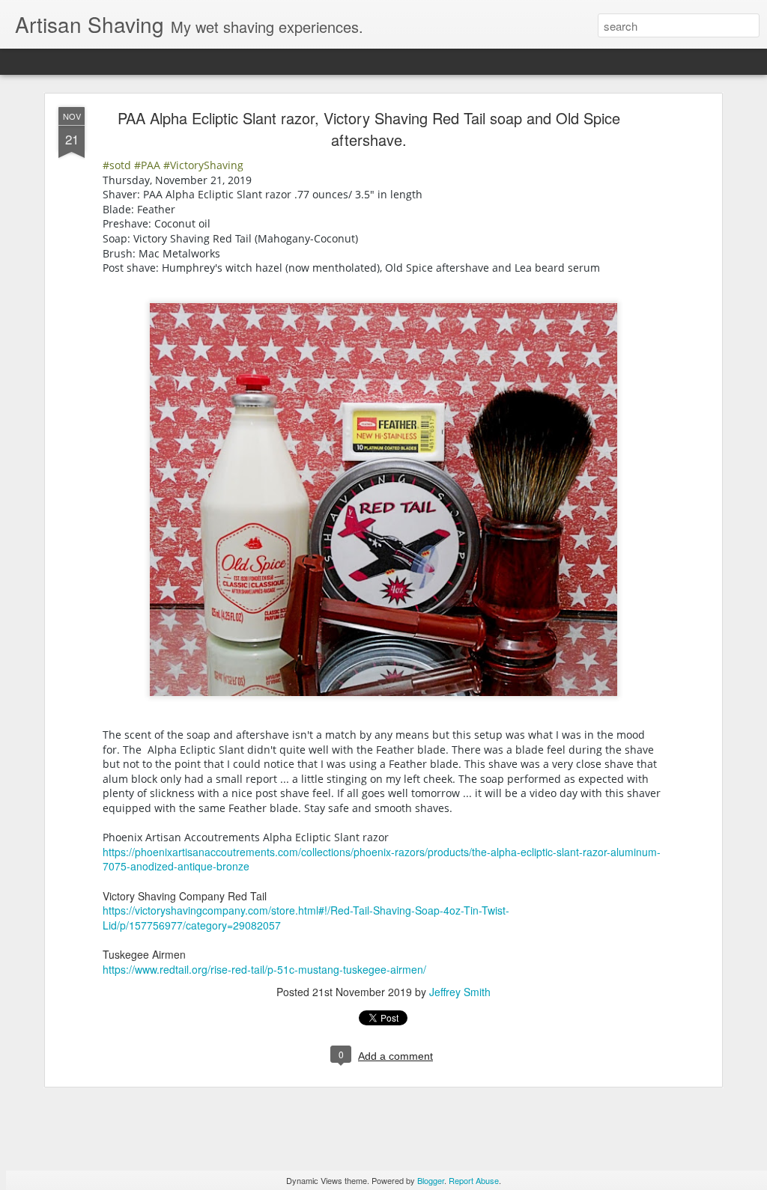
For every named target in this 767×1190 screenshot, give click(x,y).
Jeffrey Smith (460, 991)
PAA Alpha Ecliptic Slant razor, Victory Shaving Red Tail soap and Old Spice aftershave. (369, 128)
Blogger (430, 1180)
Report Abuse (474, 1180)
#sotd (117, 165)
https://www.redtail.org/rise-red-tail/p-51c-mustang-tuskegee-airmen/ (264, 969)
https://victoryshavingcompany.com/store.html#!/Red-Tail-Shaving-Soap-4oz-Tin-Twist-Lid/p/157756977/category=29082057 (306, 918)
